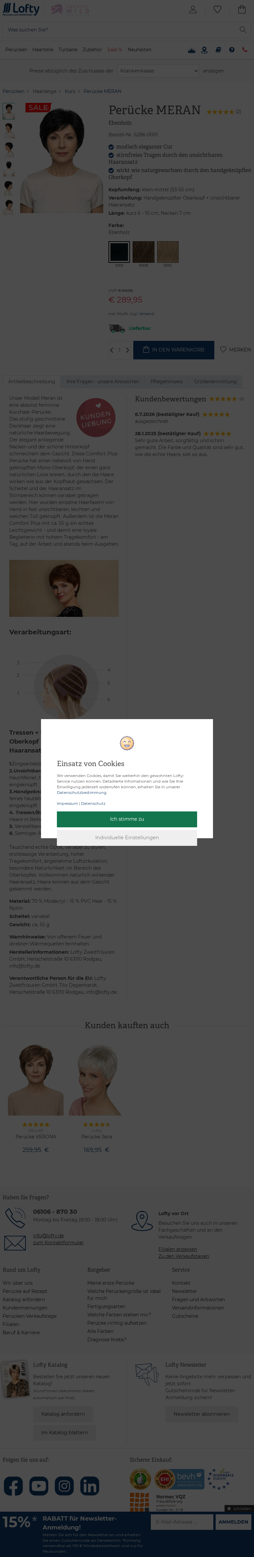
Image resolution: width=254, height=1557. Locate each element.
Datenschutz (93, 803)
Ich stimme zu (127, 819)
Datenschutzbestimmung (81, 792)
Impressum (67, 803)
